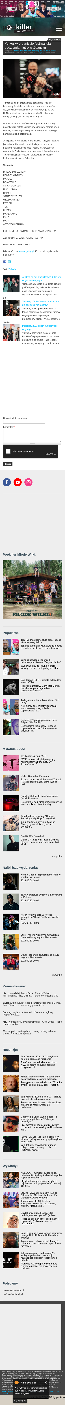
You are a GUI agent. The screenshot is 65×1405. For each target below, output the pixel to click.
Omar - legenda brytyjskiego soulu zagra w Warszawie (40, 956)
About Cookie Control (16, 1382)
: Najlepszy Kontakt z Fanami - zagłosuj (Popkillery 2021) (28, 1013)
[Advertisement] (32, 380)
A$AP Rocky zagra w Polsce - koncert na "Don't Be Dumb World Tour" (39, 917)
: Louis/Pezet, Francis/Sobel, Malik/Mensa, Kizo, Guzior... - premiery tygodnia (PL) (30, 994)
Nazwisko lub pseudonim (15, 418)
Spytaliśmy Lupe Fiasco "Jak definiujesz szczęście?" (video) (38, 1214)
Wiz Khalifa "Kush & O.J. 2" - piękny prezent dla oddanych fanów (41, 1097)
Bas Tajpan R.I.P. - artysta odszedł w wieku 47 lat (41, 681)
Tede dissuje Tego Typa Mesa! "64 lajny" (39, 701)
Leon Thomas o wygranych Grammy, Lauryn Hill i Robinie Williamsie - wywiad (41, 1235)
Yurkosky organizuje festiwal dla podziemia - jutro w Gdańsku (28, 45)
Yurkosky (12, 269)
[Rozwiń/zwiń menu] (59, 29)
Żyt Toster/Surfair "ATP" (34, 756)
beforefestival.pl (13, 1294)
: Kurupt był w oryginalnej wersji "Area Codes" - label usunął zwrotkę (32, 1022)
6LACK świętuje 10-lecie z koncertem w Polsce (41, 895)
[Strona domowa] (19, 28)
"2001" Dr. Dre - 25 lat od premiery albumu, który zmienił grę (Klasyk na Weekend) (41, 1139)
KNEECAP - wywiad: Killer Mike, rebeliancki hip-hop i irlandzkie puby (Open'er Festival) (41, 1175)
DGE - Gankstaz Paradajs (35, 776)
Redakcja (38, 53)
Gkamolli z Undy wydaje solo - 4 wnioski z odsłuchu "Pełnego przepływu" (39, 1119)
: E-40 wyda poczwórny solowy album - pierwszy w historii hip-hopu (29, 1032)
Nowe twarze (51, 51)
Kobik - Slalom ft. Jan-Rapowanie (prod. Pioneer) (39, 797)
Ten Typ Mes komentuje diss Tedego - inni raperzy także (41, 641)
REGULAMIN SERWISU (12, 1391)
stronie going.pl (26, 251)
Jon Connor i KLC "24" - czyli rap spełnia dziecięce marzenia (39, 1057)
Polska (16, 51)
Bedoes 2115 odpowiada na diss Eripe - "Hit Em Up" (39, 721)
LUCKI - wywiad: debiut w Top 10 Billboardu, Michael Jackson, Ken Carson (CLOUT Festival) (39, 1195)
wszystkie (57, 856)
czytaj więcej (19, 1400)
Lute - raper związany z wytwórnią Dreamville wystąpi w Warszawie (40, 936)
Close (46, 1382)
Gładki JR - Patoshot (32, 836)
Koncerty (35, 51)
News (42, 51)
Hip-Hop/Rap (25, 51)
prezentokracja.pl (13, 1290)
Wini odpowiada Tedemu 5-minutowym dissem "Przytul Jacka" (41, 661)
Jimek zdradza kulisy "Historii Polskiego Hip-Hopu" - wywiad (38, 817)
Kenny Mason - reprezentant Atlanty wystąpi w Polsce (40, 875)
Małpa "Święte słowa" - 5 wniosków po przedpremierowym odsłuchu (40, 1077)
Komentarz (9, 427)
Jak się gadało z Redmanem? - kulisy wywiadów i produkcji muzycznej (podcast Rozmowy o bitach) (39, 1257)
